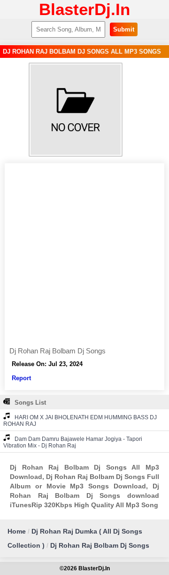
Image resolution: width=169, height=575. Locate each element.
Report (21, 378)
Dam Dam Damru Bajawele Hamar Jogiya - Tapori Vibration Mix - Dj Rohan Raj (72, 442)
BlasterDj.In (84, 9)
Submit (123, 29)
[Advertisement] (84, 257)
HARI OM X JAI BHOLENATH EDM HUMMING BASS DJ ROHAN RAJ (80, 420)
